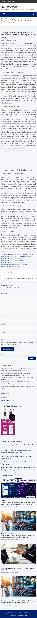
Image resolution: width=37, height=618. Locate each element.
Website (3, 332)
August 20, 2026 (5, 572)
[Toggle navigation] (3, 14)
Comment (5, 293)
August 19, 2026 (5, 605)
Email (3, 324)
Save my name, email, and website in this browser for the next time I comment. (17, 343)
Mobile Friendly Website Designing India (12, 260)
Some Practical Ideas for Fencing (14, 273)
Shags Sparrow (6, 467)
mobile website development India (10, 266)
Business (3, 533)
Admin (14, 40)
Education (10, 533)
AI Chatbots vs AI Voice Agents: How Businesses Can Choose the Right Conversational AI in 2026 (18, 504)
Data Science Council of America (11, 450)
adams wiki (4, 445)
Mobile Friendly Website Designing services (13, 262)
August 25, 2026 (5, 506)
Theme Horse (29, 613)
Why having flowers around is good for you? (19, 278)
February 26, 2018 (6, 40)
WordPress (24, 615)
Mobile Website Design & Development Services (14, 264)
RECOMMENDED (8, 476)
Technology (5, 29)
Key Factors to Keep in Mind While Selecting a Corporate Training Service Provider (18, 536)
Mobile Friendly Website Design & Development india (18, 254)
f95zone (4, 397)
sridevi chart (5, 393)
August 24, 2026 (5, 539)
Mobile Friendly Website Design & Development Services (16, 256)
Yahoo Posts (9, 6)
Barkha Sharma (6, 462)
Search (3, 355)
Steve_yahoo (14, 506)
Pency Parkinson (6, 456)
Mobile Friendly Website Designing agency (12, 258)
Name (3, 316)
